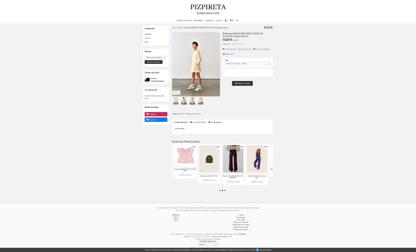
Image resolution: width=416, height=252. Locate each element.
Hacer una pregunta (262, 49)
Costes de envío (230, 49)
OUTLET (219, 21)
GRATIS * (154, 79)
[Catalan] (215, 241)
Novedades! (198, 21)
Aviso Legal (241, 220)
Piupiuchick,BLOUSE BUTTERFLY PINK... (185, 170)
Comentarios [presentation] (216, 122)
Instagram (152, 114)
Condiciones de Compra (240, 225)
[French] (202, 241)
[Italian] (207, 241)
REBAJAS (148, 34)
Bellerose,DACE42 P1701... (209, 176)
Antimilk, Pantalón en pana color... (257, 177)
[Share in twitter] (268, 28)
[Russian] (211, 241)
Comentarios (196, 114)
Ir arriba (241, 215)
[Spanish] (213, 241)
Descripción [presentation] (181, 122)
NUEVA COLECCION (184, 21)
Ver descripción (245, 49)
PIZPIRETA (208, 7)
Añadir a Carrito (243, 83)
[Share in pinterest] (271, 28)
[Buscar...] (237, 20)
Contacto (210, 21)
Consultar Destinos (157, 81)
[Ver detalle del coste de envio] (148, 80)
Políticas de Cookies (241, 230)
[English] (200, 241)
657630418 (242, 234)
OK (257, 250)
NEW (146, 42)
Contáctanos (240, 217)
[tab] (180, 122)
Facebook (152, 120)
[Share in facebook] (265, 28)
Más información (265, 250)
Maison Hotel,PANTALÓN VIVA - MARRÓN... (233, 177)
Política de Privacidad (240, 222)
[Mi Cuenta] (225, 20)
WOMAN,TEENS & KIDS (208, 13)
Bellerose (231, 54)
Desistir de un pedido (240, 227)
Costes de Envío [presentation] (199, 122)
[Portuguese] (209, 241)
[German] (204, 241)
